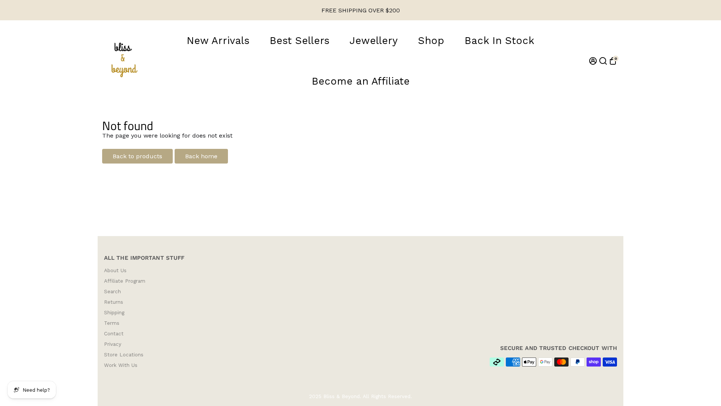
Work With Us (120, 365)
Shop (431, 41)
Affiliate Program (124, 281)
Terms (111, 323)
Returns (113, 302)
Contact (114, 333)
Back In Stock (499, 41)
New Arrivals (218, 41)
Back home (201, 156)
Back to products (137, 156)
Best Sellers (299, 41)
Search (112, 291)
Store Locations (123, 354)
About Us (115, 270)
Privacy (112, 344)
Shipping (114, 312)
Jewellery (374, 41)
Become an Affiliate (361, 81)
